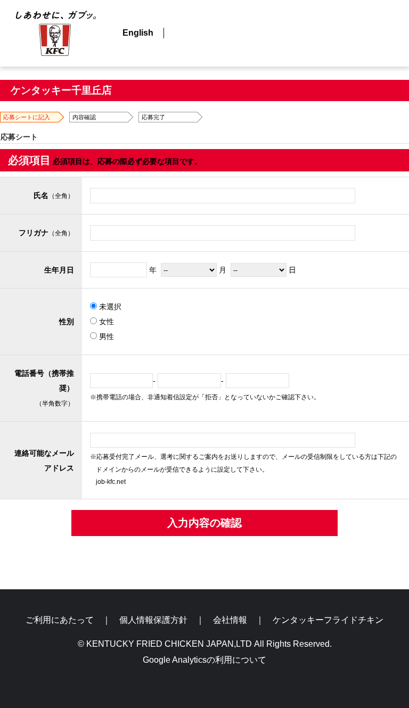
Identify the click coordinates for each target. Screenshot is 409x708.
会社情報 (230, 619)
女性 (105, 321)
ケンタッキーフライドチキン (328, 619)
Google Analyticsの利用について (204, 659)
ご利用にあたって (60, 619)
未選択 (109, 306)
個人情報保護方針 (153, 619)
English (137, 32)
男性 (105, 336)
